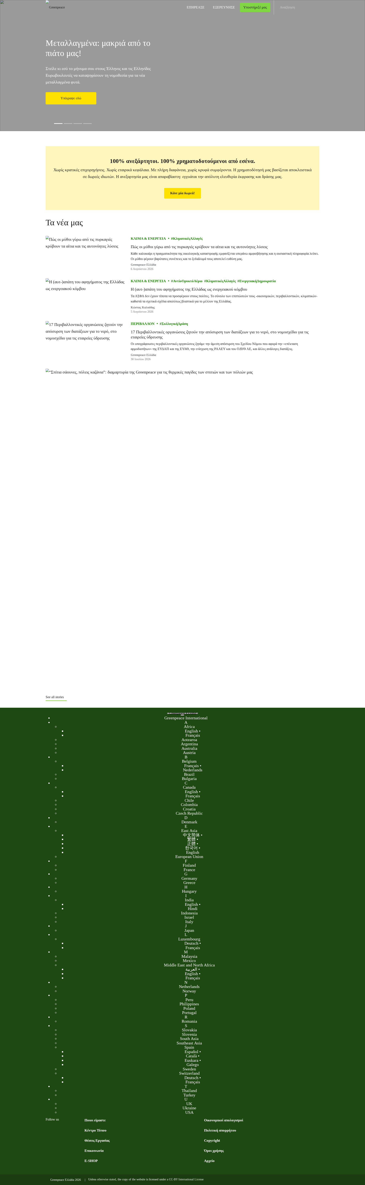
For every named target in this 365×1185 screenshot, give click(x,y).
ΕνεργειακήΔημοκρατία (257, 281)
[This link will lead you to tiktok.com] (81, 1130)
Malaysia (189, 956)
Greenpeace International (186, 718)
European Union (189, 856)
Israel (189, 917)
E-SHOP (91, 1161)
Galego (193, 1064)
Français (192, 735)
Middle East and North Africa (189, 964)
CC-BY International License (186, 1179)
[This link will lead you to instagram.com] (65, 1130)
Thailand (189, 1090)
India (189, 900)
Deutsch (191, 943)
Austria (189, 752)
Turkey (189, 1094)
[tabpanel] (182, 65)
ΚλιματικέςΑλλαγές (188, 239)
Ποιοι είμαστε (95, 1120)
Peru (189, 999)
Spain (189, 1047)
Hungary (189, 891)
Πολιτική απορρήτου (220, 1130)
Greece (189, 882)
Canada (189, 787)
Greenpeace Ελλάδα (143, 264)
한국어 (191, 848)
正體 (191, 843)
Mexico (189, 960)
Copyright (212, 1140)
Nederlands (192, 770)
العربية (191, 969)
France (189, 869)
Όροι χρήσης (214, 1151)
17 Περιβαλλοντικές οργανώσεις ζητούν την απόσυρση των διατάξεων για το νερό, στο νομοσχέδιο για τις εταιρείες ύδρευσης (220, 334)
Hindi (192, 908)
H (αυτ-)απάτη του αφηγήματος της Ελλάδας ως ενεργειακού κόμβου (189, 289)
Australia (189, 748)
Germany (189, 878)
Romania (189, 1021)
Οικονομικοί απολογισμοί (223, 1120)
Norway (189, 990)
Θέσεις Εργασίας (97, 1140)
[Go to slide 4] (87, 123)
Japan (189, 930)
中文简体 (191, 834)
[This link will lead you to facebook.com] (48, 1130)
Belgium (189, 761)
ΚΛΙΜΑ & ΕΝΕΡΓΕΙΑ (148, 239)
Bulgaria (189, 778)
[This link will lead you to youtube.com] (56, 1130)
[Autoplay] (51, 123)
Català (191, 1056)
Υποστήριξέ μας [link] (255, 7)
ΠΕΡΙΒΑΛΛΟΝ (142, 324)
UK (189, 1103)
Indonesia (189, 912)
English (191, 730)
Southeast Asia (189, 1042)
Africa (189, 726)
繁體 (191, 839)
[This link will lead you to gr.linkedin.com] (73, 1130)
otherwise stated (106, 1179)
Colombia (189, 804)
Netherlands (189, 986)
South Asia (189, 1038)
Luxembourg (189, 938)
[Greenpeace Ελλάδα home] (54, 7)
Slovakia (189, 1030)
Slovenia (189, 1034)
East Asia (189, 830)
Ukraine (189, 1108)
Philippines (189, 1004)
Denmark (189, 822)
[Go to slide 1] (58, 123)
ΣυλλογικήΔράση (175, 324)
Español (191, 1051)
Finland (189, 865)
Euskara (191, 1060)
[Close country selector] (182, 715)
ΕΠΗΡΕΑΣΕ (195, 7)
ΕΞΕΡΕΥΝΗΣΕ (224, 7)
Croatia (189, 808)
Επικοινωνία (94, 1151)
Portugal (189, 1012)
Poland (189, 1008)
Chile (189, 800)
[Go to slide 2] (68, 123)
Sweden (189, 1068)
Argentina (189, 744)
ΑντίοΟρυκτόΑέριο (188, 281)
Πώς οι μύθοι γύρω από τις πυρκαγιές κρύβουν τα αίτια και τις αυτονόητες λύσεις (199, 246)
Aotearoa (189, 739)
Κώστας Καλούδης (143, 307)
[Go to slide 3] (78, 123)
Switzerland (189, 1073)
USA (189, 1112)
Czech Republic (189, 813)
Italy (189, 921)
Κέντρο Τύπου (95, 1130)
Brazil (189, 774)
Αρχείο (209, 1161)
